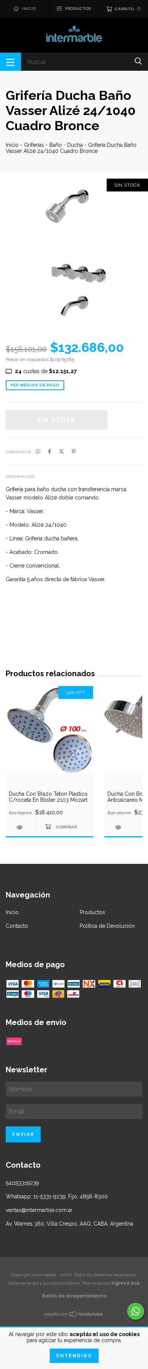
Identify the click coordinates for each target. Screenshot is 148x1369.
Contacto (17, 926)
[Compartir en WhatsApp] (38, 451)
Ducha (75, 145)
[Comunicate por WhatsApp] (135, 1311)
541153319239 (22, 1183)
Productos (92, 912)
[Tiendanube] (74, 1316)
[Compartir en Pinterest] (74, 451)
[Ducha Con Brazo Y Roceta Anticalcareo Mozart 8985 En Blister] (119, 827)
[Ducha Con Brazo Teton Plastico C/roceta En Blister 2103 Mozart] (20, 827)
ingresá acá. (125, 1283)
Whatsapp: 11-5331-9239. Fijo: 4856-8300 (57, 1196)
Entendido (74, 1355)
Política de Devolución (107, 926)
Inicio (12, 145)
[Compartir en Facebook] (49, 451)
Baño (55, 145)
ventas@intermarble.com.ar (39, 1210)
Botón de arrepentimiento (74, 1296)
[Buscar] (138, 61)
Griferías (34, 145)
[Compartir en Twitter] (61, 451)
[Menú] (10, 62)
